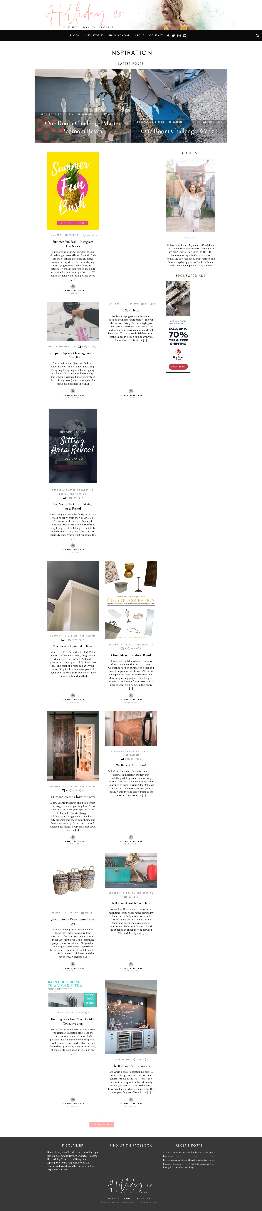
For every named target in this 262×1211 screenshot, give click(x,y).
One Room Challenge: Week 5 (179, 131)
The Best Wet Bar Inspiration (131, 1066)
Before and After (64, 490)
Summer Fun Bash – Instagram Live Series (72, 243)
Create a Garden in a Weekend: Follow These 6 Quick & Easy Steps (189, 1154)
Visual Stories (93, 35)
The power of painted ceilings (72, 646)
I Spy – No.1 (131, 310)
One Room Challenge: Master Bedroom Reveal (83, 127)
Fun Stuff (56, 235)
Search (257, 35)
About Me (113, 1198)
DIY (71, 114)
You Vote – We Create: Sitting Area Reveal (72, 506)
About (139, 35)
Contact (156, 35)
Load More (102, 1124)
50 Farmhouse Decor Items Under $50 (72, 921)
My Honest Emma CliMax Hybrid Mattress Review (187, 1159)
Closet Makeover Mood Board (131, 655)
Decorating (49, 114)
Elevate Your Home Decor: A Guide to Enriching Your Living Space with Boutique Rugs (188, 1165)
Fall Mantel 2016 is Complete (131, 903)
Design (63, 114)
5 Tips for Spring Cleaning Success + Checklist (72, 355)
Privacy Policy (145, 1198)
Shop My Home (119, 35)
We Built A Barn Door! (131, 765)
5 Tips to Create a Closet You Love (72, 797)
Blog (74, 35)
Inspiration (83, 114)
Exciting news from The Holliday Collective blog (73, 1021)
